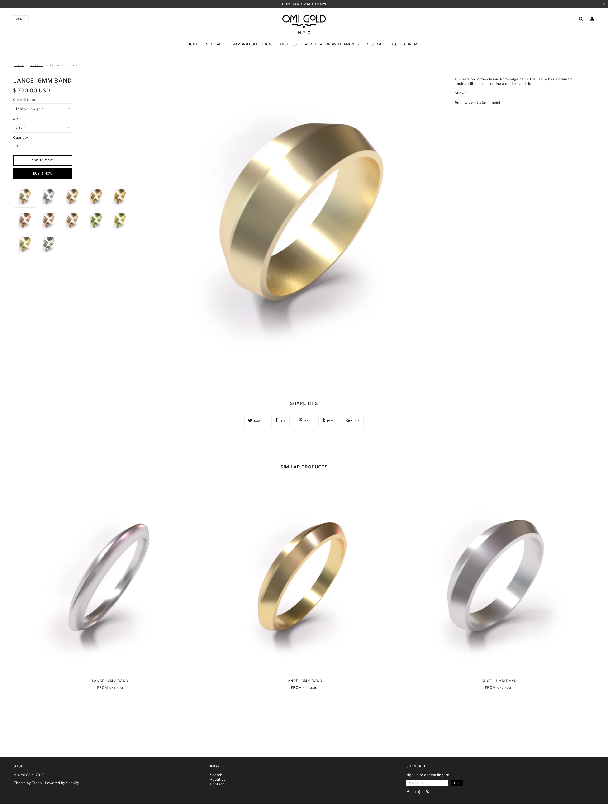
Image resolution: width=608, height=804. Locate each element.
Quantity (20, 137)
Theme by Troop (28, 783)
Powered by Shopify (62, 783)
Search (216, 775)
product (36, 65)
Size (16, 119)
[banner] (304, 24)
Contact (217, 784)
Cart (590, 45)
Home (19, 65)
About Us (218, 779)
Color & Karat (25, 100)
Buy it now (42, 173)
